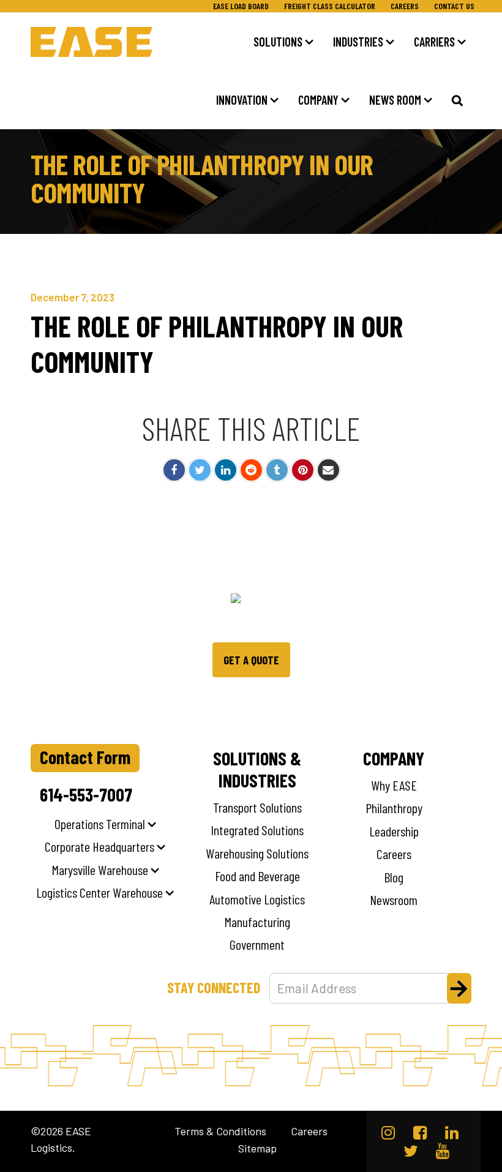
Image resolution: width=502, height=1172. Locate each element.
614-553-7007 (86, 794)
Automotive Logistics (257, 899)
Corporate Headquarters (99, 846)
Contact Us (454, 6)
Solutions (277, 41)
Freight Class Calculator (329, 6)
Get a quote (251, 660)
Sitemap (257, 1148)
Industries (358, 41)
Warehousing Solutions (257, 853)
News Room (395, 99)
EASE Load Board (241, 6)
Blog (393, 877)
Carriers (434, 41)
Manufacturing (257, 922)
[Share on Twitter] (200, 470)
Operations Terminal (99, 824)
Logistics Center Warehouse (99, 892)
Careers (405, 6)
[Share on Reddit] (251, 470)
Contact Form (85, 757)
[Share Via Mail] (328, 470)
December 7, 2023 (72, 297)
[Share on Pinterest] (302, 470)
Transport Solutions (257, 807)
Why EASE (394, 785)
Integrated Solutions (257, 830)
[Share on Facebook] (174, 470)
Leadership (394, 831)
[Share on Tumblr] (277, 470)
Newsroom (394, 899)
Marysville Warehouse (99, 869)
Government (257, 944)
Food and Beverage (257, 876)
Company (318, 99)
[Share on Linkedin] (225, 470)
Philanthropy (393, 808)
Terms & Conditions (220, 1131)
